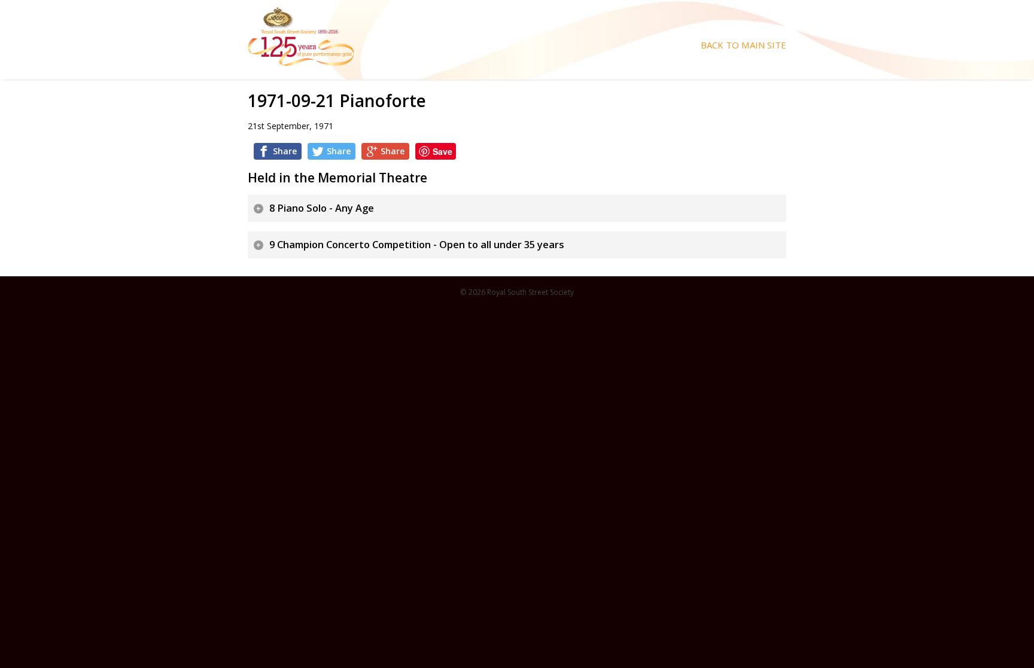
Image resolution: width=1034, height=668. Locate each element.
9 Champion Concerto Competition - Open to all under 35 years (416, 244)
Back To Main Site (743, 45)
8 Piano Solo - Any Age (321, 208)
